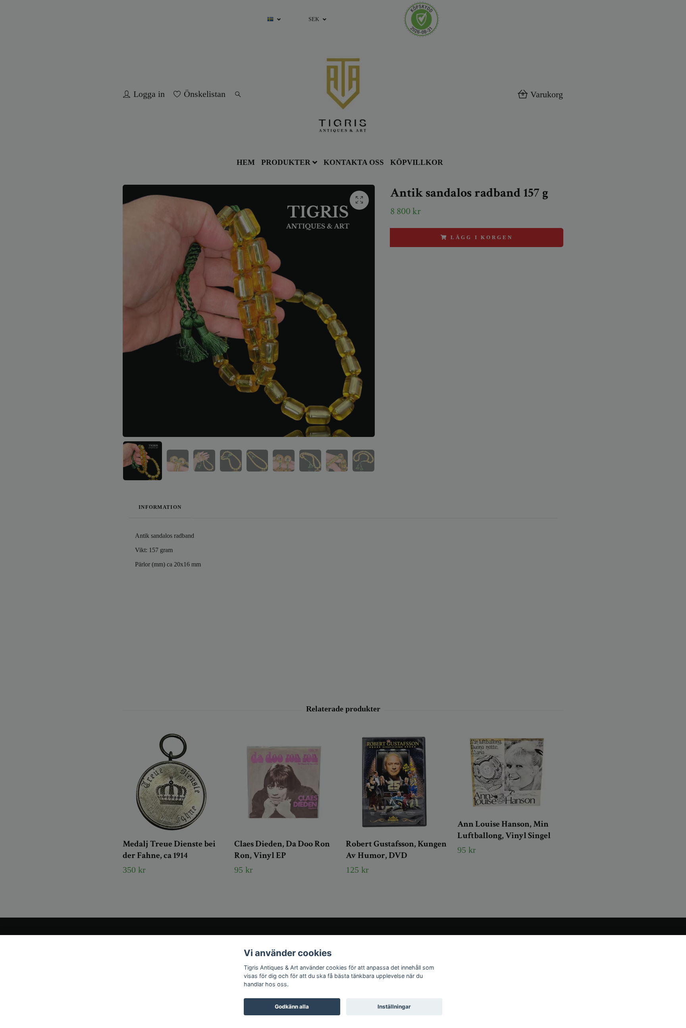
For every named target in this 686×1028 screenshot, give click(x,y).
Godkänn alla (292, 1006)
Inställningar (394, 1006)
